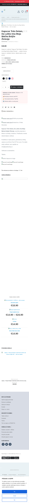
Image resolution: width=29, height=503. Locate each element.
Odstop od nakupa (6, 404)
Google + (11, 107)
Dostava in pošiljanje (6, 402)
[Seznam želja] (22, 12)
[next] (26, 31)
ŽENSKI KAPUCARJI (14, 379)
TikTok (3, 420)
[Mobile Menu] (3, 11)
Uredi (14, 495)
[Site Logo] (6, 11)
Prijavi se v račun (5, 409)
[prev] (24, 31)
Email (14, 107)
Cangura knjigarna (12, 474)
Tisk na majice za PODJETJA (8, 423)
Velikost (4, 67)
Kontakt (3, 407)
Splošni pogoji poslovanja (7, 399)
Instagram (10, 444)
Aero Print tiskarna (22, 474)
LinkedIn (8, 107)
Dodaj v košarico (18, 87)
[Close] (27, 478)
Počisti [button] (4, 81)
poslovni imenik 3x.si (14, 469)
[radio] (3, 78)
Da (14, 491)
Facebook (3, 107)
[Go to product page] (14, 365)
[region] (14, 489)
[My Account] (18, 12)
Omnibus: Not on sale (7, 63)
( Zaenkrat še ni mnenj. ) (13, 41)
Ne (14, 500)
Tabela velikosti (5, 416)
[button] (1, 467)
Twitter (5, 107)
